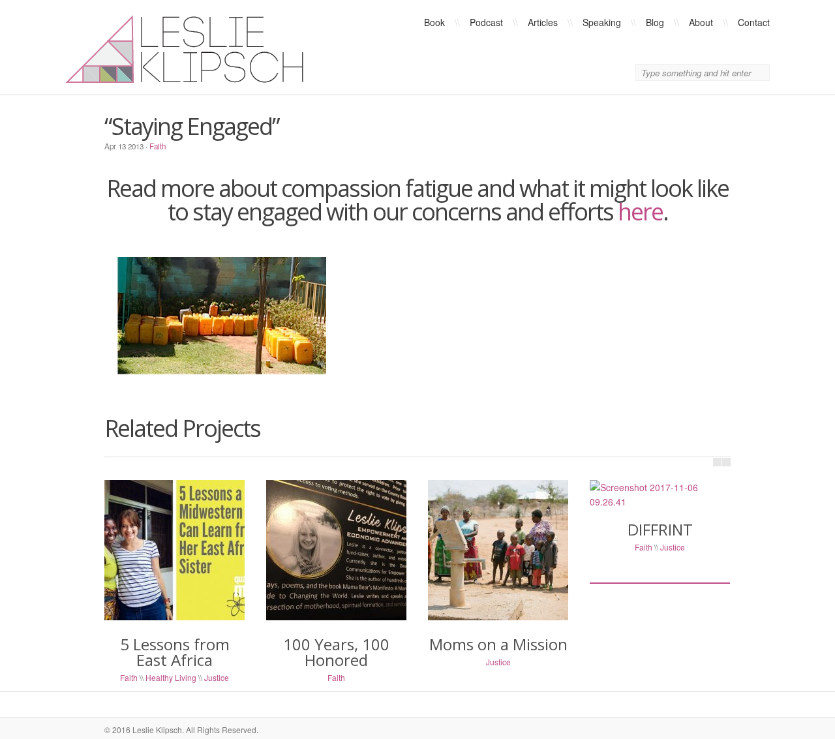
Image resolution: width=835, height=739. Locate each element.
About (701, 22)
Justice (216, 677)
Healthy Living (170, 677)
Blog (655, 22)
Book (434, 22)
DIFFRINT (660, 529)
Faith (157, 146)
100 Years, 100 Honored (336, 652)
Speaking (602, 22)
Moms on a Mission (498, 644)
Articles (543, 22)
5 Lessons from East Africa (175, 652)
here (640, 212)
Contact (754, 22)
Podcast (486, 22)
